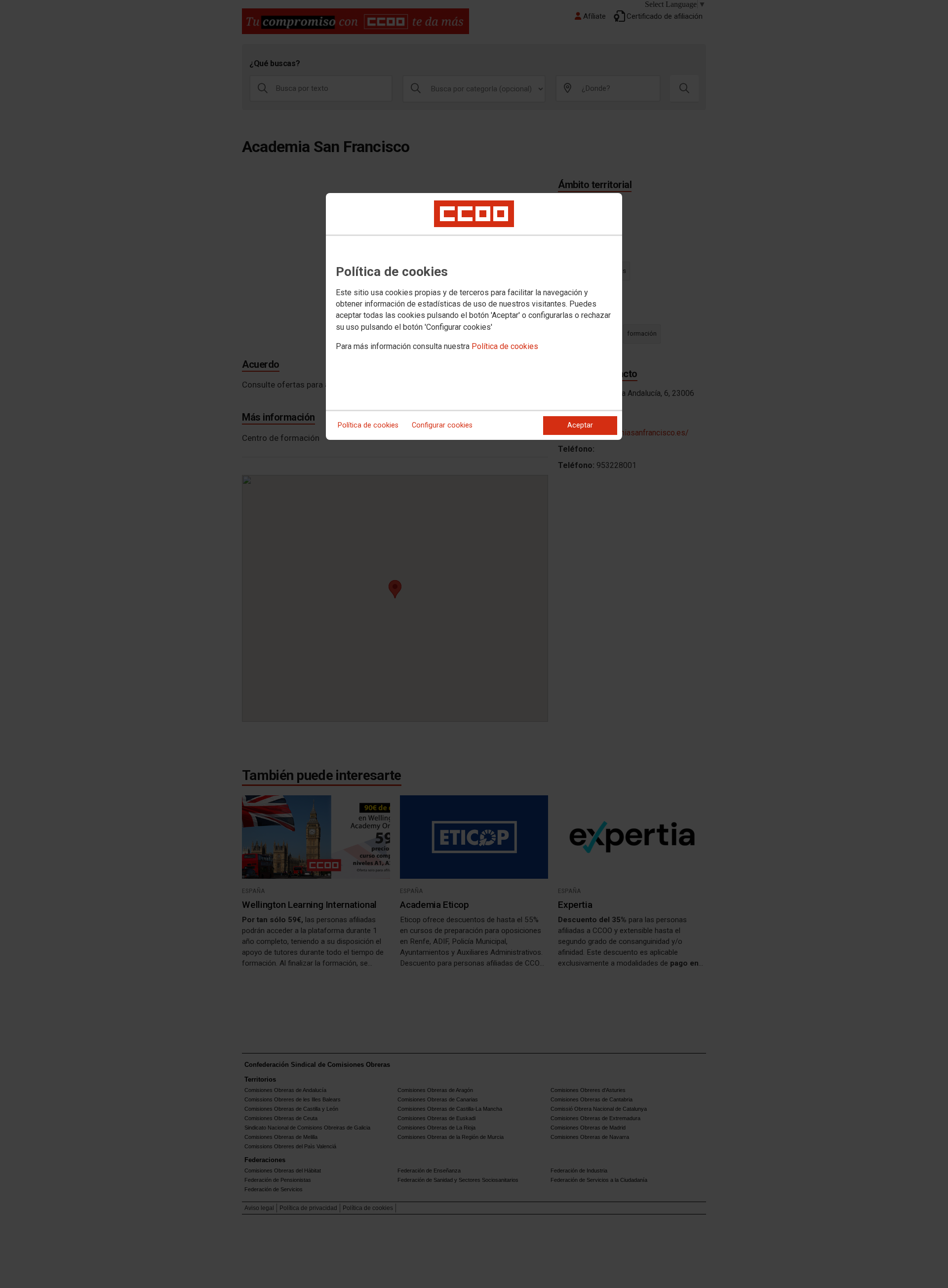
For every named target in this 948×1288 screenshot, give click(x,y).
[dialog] (474, 316)
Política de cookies (505, 346)
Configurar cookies (442, 425)
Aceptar (580, 425)
